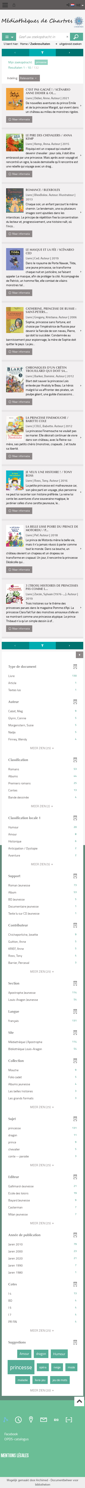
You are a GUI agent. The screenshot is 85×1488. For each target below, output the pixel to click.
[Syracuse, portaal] (42, 22)
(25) (40, 748)
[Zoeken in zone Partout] (76, 37)
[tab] (6, 1420)
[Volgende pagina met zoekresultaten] (69, 52)
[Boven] (79, 1401)
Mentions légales (15, 1455)
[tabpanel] (42, 723)
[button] (68, 5)
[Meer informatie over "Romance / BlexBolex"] (15, 200)
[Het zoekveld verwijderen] (67, 37)
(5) (41, 864)
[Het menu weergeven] (5, 5)
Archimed (42, 1480)
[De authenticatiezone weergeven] (15, 5)
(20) (40, 1390)
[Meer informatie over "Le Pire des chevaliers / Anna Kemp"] (15, 142)
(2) (41, 806)
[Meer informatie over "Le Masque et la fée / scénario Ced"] (15, 259)
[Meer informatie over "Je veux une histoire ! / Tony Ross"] (15, 480)
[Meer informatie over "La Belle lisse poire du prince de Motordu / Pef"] (15, 536)
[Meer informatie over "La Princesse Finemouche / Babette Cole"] (15, 428)
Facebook (11, 1433)
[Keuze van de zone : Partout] (9, 37)
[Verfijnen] (42, 52)
